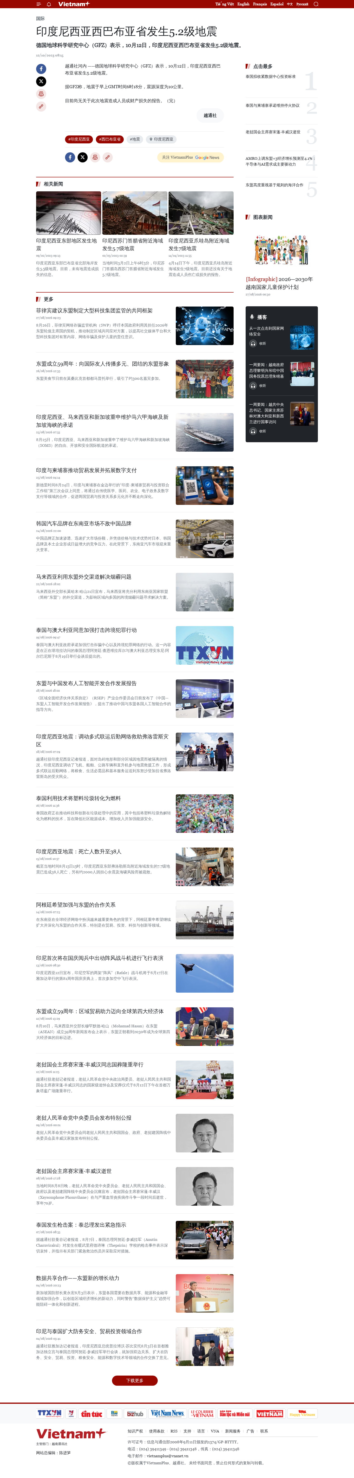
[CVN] (202, 1414)
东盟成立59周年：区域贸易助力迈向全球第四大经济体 (100, 1011)
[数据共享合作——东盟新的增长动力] (205, 1293)
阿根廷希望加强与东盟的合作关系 (76, 905)
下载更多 (135, 1380)
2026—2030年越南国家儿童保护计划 (279, 283)
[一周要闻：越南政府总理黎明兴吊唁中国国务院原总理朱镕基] (302, 374)
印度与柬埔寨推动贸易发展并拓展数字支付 (86, 470)
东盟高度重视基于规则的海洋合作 (274, 185)
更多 (48, 299)
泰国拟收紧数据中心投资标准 (271, 76)
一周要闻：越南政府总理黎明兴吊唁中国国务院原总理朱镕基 (266, 370)
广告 (250, 1431)
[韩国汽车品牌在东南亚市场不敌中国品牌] (205, 539)
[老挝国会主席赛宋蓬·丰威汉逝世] (205, 1186)
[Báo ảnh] (270, 1414)
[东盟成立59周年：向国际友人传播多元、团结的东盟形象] (205, 379)
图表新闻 (263, 217)
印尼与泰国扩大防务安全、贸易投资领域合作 (89, 1331)
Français (260, 4)
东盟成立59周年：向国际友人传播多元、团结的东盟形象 (102, 364)
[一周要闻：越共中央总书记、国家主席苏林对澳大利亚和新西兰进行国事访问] (302, 414)
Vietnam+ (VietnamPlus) (74, 4)
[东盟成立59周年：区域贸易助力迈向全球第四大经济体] (205, 1026)
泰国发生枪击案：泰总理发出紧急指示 (81, 1225)
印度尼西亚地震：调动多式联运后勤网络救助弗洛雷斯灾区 (102, 741)
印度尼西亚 (163, 139)
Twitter (41, 81)
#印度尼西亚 (79, 139)
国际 (40, 18)
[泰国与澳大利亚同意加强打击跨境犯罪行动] (205, 645)
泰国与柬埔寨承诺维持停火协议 (273, 105)
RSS (173, 1431)
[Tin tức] (91, 1414)
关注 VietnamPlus (177, 157)
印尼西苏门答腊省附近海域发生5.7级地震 (132, 244)
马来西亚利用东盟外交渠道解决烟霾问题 (83, 577)
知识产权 (135, 1431)
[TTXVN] (49, 1414)
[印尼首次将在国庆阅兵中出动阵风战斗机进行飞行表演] (205, 973)
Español (276, 4)
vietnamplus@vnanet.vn (167, 1456)
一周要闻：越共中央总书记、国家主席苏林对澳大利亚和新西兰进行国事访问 (266, 413)
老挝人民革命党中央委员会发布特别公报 (83, 1118)
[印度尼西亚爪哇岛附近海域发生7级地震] (201, 213)
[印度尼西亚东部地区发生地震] (68, 213)
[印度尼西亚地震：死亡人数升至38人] (205, 867)
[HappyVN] (302, 1414)
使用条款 (156, 1431)
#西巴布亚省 (110, 139)
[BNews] (114, 1414)
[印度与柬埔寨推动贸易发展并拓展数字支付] (205, 485)
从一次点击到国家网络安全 (266, 331)
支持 (187, 1431)
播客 (262, 317)
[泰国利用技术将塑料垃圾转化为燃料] (205, 813)
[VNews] (71, 1414)
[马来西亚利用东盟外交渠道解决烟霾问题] (205, 592)
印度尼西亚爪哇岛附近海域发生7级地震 (199, 244)
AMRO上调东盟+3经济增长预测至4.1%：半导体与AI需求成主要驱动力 (281, 161)
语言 (201, 1431)
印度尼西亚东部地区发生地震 (66, 244)
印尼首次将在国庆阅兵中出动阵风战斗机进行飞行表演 (99, 958)
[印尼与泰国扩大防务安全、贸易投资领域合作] (205, 1346)
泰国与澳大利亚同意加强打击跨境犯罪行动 (86, 630)
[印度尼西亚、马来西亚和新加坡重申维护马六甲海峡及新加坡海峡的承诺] (205, 432)
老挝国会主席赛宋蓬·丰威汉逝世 (74, 1171)
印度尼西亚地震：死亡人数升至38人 (79, 852)
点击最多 (263, 66)
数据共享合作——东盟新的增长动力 (77, 1278)
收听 (262, 343)
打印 (41, 94)
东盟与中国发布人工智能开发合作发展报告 (86, 683)
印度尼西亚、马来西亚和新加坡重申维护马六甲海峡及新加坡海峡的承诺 (102, 421)
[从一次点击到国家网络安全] (302, 338)
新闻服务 (233, 1431)
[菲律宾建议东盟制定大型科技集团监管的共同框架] (205, 326)
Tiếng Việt (225, 4)
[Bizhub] (135, 1414)
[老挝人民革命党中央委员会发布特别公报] (205, 1133)
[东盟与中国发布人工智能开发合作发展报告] (205, 698)
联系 (264, 1431)
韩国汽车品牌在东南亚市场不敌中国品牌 (83, 524)
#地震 (135, 139)
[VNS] (167, 1414)
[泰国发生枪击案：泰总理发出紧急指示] (205, 1240)
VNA (215, 1431)
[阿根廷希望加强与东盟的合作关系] (205, 920)
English (243, 4)
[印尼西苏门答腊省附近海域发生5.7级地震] (134, 213)
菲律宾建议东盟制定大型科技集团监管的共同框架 (94, 311)
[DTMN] (234, 1414)
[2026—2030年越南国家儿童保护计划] (282, 249)
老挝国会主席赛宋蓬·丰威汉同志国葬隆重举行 (90, 1065)
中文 (290, 4)
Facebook (41, 69)
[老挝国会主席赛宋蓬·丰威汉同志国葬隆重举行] (205, 1080)
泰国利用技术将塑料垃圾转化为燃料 (78, 798)
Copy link (41, 106)
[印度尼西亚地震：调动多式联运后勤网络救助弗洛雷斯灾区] (205, 752)
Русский (302, 4)
